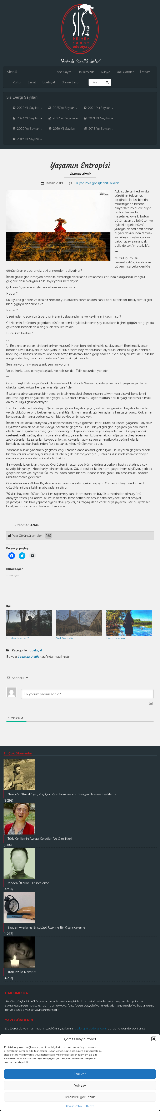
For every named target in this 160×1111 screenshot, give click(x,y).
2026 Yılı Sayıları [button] (27, 108)
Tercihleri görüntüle (80, 1097)
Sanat (32, 82)
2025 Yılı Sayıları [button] (63, 108)
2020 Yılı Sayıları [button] (27, 129)
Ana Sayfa (64, 72)
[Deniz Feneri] (129, 623)
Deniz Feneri (115, 638)
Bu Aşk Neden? (17, 638)
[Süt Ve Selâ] (79, 623)
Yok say (80, 1085)
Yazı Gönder (125, 72)
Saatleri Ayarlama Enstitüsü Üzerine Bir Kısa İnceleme (46, 927)
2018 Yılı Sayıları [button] (99, 129)
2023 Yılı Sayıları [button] (27, 118)
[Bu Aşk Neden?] (29, 623)
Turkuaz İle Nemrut (22, 972)
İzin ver (80, 1074)
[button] (154, 1039)
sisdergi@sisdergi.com (90, 1028)
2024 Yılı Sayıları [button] (98, 108)
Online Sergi (70, 82)
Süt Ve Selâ (64, 638)
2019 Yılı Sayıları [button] (63, 129)
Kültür (17, 82)
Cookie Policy (74, 1105)
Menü (11, 72)
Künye (90, 1105)
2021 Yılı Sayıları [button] (99, 118)
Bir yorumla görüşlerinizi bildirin (96, 183)
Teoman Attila (80, 174)
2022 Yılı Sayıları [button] (63, 118)
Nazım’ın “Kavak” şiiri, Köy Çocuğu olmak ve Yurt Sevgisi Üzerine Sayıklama (62, 794)
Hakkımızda (86, 72)
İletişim (145, 72)
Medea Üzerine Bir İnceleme (28, 883)
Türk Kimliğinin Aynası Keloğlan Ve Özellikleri (40, 839)
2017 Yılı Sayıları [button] (27, 139)
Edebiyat (48, 82)
